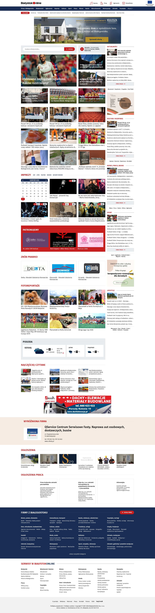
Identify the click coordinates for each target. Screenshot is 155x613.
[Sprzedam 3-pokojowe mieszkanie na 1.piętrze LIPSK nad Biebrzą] (87, 459)
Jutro (38, 175)
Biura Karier (116, 529)
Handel (23, 535)
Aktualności (112, 46)
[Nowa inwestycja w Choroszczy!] (68, 459)
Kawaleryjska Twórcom (78, 12)
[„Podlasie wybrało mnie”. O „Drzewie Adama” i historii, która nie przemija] (91, 157)
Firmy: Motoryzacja (84, 572)
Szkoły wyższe (102, 587)
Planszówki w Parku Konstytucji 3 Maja (90, 307)
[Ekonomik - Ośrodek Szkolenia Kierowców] (63, 268)
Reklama (81, 535)
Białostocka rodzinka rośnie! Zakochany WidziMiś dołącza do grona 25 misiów (61, 168)
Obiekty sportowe (95, 546)
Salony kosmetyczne (68, 538)
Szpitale (114, 538)
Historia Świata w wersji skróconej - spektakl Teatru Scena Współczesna (91, 220)
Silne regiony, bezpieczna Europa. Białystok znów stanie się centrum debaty (120, 69)
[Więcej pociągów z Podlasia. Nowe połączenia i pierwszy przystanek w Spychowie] (55, 388)
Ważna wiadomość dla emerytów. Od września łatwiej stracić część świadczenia (119, 182)
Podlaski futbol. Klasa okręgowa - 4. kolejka (120, 237)
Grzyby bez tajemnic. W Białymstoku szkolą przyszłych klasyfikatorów (120, 310)
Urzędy (109, 529)
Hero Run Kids (120, 12)
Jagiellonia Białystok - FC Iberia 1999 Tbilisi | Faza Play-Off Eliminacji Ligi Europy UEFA (34, 332)
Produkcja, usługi (84, 527)
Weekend (49, 175)
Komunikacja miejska (27, 572)
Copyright (78, 606)
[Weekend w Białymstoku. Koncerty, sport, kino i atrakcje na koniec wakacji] (55, 372)
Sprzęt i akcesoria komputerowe (31, 546)
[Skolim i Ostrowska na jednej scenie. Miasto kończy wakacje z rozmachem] (26, 380)
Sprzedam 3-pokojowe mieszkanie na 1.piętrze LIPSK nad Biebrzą (86, 467)
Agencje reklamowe (84, 538)
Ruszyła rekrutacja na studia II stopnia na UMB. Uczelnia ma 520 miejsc (119, 185)
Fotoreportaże (30, 285)
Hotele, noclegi (121, 521)
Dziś (34, 175)
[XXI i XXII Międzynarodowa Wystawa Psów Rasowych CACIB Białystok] (34, 297)
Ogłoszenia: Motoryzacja (85, 574)
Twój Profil (99, 601)
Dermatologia (111, 548)
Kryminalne (117, 89)
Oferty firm (62, 578)
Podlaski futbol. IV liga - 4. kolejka (117, 232)
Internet (23, 548)
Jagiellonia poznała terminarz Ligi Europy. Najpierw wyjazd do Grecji (119, 223)
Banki (22, 521)
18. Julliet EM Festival (30, 249)
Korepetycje (101, 591)
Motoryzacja (106, 8)
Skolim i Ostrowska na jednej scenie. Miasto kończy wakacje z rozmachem (39, 380)
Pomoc (88, 601)
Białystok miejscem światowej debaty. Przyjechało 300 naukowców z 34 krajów (119, 191)
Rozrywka (120, 569)
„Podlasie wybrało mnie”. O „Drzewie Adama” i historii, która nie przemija (91, 168)
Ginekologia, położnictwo (124, 546)
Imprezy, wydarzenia (123, 572)
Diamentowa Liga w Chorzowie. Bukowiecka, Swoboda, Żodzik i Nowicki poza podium (96, 380)
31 (23, 199)
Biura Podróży (44, 590)
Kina (51, 529)
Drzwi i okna (63, 592)
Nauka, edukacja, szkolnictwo (88, 518)
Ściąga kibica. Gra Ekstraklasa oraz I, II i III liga (91, 146)
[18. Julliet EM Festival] (35, 240)
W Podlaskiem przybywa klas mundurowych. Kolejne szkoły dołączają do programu (120, 199)
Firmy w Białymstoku (65, 572)
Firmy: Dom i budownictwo (67, 585)
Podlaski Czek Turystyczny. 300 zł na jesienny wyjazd (118, 315)
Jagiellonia (117, 255)
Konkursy (33, 12)
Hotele (42, 588)
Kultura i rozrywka (45, 574)
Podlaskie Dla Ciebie (42, 12)
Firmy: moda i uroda (84, 581)
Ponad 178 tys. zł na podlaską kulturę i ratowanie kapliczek (32, 125)
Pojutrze (43, 175)
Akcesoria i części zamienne (58, 546)
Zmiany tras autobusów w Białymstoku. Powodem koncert (97, 388)
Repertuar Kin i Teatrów (124, 574)
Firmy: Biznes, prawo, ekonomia (65, 575)
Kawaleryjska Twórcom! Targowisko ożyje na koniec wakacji (120, 152)
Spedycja (59, 522)
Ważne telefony (25, 576)
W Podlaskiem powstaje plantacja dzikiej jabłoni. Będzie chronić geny (119, 321)
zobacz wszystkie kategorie (77, 554)
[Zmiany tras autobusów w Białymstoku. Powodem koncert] (83, 388)
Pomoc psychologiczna (124, 587)
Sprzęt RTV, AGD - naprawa (86, 529)
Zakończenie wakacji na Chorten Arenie (60, 12)
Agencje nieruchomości (28, 529)
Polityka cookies (69, 606)
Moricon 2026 (83, 249)
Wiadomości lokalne (46, 569)
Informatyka (121, 482)
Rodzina (115, 330)
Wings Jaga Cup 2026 (85, 330)
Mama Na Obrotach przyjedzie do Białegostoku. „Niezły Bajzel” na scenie (119, 149)
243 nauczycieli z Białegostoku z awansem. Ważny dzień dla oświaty (120, 176)
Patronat (69, 601)
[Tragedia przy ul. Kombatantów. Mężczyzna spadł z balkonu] (26, 372)
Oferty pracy (24, 585)
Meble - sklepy (40, 529)
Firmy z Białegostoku (27, 8)
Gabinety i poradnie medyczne (123, 584)
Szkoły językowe (83, 521)
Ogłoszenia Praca (32, 475)
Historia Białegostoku (27, 578)
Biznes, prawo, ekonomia (29, 518)
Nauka (87, 8)
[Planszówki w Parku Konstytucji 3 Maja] (91, 297)
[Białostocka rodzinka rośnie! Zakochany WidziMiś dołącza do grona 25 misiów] (63, 157)
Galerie (52, 531)
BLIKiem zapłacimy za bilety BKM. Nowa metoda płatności (119, 80)
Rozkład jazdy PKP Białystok (29, 574)
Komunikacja (129, 3)
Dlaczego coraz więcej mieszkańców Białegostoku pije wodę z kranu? (34, 168)
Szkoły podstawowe (104, 580)
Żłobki (99, 576)
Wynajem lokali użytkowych (45, 466)
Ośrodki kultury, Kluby (60, 529)
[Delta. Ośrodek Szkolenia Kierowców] (34, 268)
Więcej (130, 8)
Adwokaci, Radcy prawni (33, 521)
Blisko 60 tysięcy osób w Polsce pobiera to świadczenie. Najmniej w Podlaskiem (120, 304)
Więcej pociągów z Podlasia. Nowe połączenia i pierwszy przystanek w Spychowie (68, 388)
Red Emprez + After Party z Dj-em (62, 249)
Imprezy (95, 3)
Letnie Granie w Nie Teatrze (92, 12)
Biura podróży (111, 521)
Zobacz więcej (119, 84)
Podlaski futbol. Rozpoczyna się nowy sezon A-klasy (120, 240)
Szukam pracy (25, 588)
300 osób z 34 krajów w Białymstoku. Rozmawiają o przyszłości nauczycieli (118, 188)
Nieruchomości (96, 8)
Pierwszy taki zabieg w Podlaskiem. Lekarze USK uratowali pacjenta (120, 318)
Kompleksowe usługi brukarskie (27, 466)
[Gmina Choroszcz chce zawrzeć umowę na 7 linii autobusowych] (55, 380)
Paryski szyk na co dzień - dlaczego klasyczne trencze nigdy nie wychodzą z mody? (119, 301)
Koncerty (117, 161)
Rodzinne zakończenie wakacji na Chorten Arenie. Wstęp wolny (120, 138)
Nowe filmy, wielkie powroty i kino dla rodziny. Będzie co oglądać (91, 125)
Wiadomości (39, 8)
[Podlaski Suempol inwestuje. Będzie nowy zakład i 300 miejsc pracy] (34, 136)
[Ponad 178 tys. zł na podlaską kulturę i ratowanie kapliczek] (34, 114)
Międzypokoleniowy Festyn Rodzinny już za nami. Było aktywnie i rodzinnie (120, 135)
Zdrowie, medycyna (113, 535)
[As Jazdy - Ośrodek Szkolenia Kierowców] (91, 268)
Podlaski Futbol (125, 255)
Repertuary (123, 161)
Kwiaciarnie (32, 538)
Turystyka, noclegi (113, 518)
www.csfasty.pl (49, 441)
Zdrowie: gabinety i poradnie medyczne (120, 544)
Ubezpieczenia (25, 522)
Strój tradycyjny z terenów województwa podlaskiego (59, 220)
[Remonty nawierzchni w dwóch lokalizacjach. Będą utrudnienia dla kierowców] (63, 136)
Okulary (80, 588)
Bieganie (118, 256)
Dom (119, 328)
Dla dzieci (129, 161)
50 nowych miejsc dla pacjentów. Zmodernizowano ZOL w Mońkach (117, 57)
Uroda (128, 328)
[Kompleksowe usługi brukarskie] (29, 459)
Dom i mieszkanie (65, 582)
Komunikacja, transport (57, 518)
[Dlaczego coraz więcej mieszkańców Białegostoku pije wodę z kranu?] (34, 157)
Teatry (70, 529)
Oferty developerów (65, 590)
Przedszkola (101, 578)
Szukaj (70, 49)
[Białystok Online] (31, 3)
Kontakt (81, 601)
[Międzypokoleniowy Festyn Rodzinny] (63, 297)
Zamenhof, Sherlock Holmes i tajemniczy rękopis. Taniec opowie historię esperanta (119, 141)
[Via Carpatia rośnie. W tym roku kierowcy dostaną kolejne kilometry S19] (26, 388)
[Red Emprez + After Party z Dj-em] (63, 240)
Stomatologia (111, 546)
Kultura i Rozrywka (115, 118)
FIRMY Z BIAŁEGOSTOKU (34, 512)
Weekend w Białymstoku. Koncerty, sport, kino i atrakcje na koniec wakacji (68, 372)
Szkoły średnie (102, 582)
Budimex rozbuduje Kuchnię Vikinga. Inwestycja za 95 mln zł (118, 196)
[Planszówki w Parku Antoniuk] (63, 320)
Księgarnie (24, 538)
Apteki (109, 538)
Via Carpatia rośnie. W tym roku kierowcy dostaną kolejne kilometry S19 (39, 388)
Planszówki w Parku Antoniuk (60, 330)
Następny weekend (58, 175)
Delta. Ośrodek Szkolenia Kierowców (34, 278)
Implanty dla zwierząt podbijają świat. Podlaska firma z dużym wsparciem (118, 179)
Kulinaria (120, 330)
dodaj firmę (128, 512)
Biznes (81, 8)
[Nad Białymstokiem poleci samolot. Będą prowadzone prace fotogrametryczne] (83, 372)
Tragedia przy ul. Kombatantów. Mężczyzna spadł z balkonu (37, 372)
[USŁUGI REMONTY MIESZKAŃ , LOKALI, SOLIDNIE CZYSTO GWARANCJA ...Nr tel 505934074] (106, 459)
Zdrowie (114, 8)
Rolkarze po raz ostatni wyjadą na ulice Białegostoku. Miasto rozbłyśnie (119, 229)
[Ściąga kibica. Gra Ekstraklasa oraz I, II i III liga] (91, 136)
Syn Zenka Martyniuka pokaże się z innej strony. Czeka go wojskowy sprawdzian (119, 324)
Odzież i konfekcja (55, 540)
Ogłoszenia (116, 3)
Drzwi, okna (24, 531)
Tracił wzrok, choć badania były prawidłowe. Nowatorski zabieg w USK (120, 313)
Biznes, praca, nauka (115, 165)
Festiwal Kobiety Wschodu (108, 12)
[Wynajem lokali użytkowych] (48, 459)
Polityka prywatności (56, 606)
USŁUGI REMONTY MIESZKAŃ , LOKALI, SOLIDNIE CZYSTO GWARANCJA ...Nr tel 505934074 (103, 467)
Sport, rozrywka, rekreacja (87, 544)
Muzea (57, 531)
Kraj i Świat (130, 89)
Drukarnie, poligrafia (97, 538)
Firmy (105, 3)
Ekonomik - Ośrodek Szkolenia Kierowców (61, 279)
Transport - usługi (55, 521)
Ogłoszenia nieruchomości (67, 587)
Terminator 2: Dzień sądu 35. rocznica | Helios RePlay (31, 220)
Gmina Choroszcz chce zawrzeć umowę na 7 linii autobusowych (68, 380)
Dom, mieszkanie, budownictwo (31, 527)
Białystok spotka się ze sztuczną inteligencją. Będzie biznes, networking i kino (119, 193)
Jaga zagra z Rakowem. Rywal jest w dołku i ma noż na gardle (120, 226)
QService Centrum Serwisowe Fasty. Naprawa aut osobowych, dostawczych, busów (85, 428)
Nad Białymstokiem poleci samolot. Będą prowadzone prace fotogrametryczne (96, 372)
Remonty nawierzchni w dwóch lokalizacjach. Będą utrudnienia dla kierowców (63, 146)
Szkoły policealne (103, 585)
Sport (70, 8)
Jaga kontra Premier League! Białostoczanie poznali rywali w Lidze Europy (120, 235)
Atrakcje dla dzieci (83, 548)
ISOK (93, 601)
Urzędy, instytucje (113, 527)
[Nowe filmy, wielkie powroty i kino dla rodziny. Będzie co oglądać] (91, 114)
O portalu (55, 601)
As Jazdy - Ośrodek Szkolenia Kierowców (88, 279)
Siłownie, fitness (83, 546)
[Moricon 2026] (90, 240)
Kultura (64, 8)
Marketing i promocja (84, 540)
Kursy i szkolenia (103, 589)
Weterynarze (87, 531)
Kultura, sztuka (54, 527)
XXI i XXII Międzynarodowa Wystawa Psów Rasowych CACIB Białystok (34, 307)
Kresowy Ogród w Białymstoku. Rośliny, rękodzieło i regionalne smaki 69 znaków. (119, 144)
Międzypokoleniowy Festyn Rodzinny (60, 307)
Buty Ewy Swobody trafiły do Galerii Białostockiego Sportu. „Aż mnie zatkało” (119, 246)
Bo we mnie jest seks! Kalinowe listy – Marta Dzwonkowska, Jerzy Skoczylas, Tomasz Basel (91, 197)
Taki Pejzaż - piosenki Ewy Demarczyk (59, 197)
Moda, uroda (54, 535)
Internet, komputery (27, 544)
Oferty (123, 208)
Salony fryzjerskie (55, 538)
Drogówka (124, 89)
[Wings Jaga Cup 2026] (91, 320)
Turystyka (123, 8)
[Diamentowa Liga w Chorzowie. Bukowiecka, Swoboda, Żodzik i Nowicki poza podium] (83, 380)
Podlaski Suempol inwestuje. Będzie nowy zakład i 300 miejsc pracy (34, 146)
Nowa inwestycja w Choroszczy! (65, 466)
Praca (75, 8)
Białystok (24, 569)
